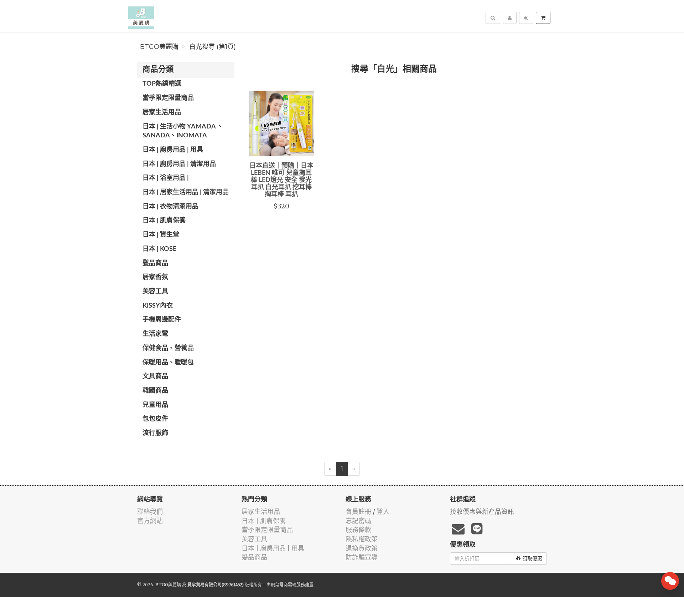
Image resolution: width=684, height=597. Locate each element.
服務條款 (358, 530)
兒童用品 (155, 405)
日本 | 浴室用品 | (165, 178)
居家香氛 (155, 277)
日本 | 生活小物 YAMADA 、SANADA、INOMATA (182, 131)
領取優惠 (532, 558)
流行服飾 (155, 433)
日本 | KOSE (159, 249)
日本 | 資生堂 (160, 235)
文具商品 (155, 376)
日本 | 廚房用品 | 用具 (172, 150)
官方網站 (150, 521)
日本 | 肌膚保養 (164, 220)
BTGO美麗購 (159, 47)
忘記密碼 (358, 521)
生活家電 (155, 334)
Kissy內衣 (157, 306)
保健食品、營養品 (168, 348)
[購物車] (543, 18)
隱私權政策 (362, 539)
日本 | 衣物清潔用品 (170, 206)
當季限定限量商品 (168, 98)
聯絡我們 (150, 511)
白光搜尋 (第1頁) (212, 47)
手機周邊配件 (161, 320)
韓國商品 (155, 391)
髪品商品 (155, 263)
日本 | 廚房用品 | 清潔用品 (179, 164)
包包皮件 (155, 419)
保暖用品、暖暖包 (168, 362)
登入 (383, 511)
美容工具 (155, 291)
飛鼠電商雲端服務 (288, 584)
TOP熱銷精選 (161, 84)
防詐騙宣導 (362, 557)
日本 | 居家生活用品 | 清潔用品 (185, 192)
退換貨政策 (362, 548)
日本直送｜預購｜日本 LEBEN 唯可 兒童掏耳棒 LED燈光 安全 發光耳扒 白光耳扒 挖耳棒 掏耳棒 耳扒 (281, 180)
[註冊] (510, 18)
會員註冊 (358, 511)
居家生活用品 (161, 112)
